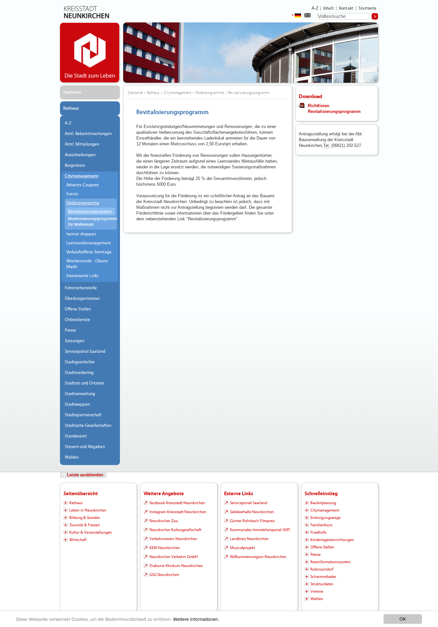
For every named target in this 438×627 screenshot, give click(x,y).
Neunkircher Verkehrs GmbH (173, 557)
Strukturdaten (321, 584)
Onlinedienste (77, 319)
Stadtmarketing (79, 372)
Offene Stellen (78, 309)
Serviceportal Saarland (85, 351)
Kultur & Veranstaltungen (90, 532)
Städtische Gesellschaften (88, 425)
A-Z (315, 8)
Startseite (367, 8)
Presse (70, 330)
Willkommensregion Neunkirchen (258, 557)
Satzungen (74, 340)
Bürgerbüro (75, 165)
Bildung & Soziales (84, 517)
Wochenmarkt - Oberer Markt (87, 263)
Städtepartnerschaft (83, 415)
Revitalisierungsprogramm (90, 211)
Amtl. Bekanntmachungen (88, 133)
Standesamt (76, 436)
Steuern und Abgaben (85, 446)
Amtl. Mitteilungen (82, 144)
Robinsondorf (321, 569)
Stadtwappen (77, 404)
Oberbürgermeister (82, 298)
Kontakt (346, 8)
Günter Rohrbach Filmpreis (252, 521)
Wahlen (72, 457)
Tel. (326, 145)
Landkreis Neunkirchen (249, 539)
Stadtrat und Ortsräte (84, 383)
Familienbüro (321, 525)
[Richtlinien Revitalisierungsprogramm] (302, 105)
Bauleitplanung (323, 503)
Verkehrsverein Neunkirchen (173, 539)
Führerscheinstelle (81, 288)
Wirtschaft (78, 540)
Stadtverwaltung (80, 393)
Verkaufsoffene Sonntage (89, 252)
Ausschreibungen (80, 154)
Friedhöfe (318, 532)
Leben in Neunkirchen (87, 510)
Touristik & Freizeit (84, 525)
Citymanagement (81, 176)
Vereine (316, 591)
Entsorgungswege (325, 517)
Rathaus (71, 108)
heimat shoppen (81, 234)
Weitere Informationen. (196, 619)
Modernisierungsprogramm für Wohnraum (91, 221)
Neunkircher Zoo (163, 521)
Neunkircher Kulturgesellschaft (175, 530)
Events (72, 194)
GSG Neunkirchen (164, 574)
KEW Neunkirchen (164, 548)
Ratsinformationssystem (330, 562)
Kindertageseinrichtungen (332, 540)
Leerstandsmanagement (88, 243)
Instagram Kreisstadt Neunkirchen (177, 512)
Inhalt (328, 8)
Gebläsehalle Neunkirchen (252, 512)
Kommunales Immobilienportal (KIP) (260, 530)
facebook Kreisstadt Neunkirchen (177, 503)
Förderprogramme (82, 203)
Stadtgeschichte (80, 362)
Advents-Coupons (82, 185)
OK (403, 618)
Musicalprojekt (242, 548)
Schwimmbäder (323, 576)
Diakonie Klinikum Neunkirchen (176, 565)
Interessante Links (82, 275)
